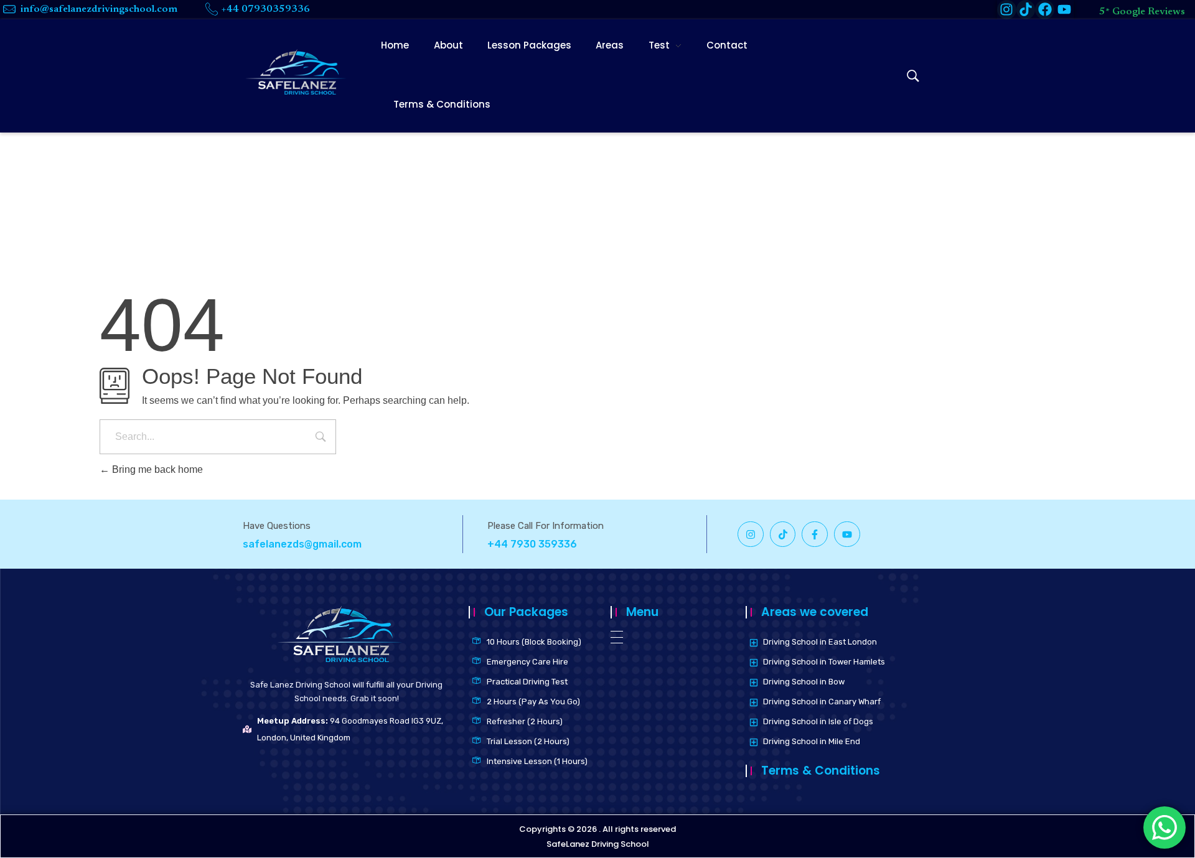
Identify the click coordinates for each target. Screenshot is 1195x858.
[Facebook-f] (815, 534)
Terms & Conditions (820, 770)
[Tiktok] (1026, 9)
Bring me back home (156, 469)
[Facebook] (1044, 9)
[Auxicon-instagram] (1006, 9)
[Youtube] (1064, 9)
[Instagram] (751, 534)
